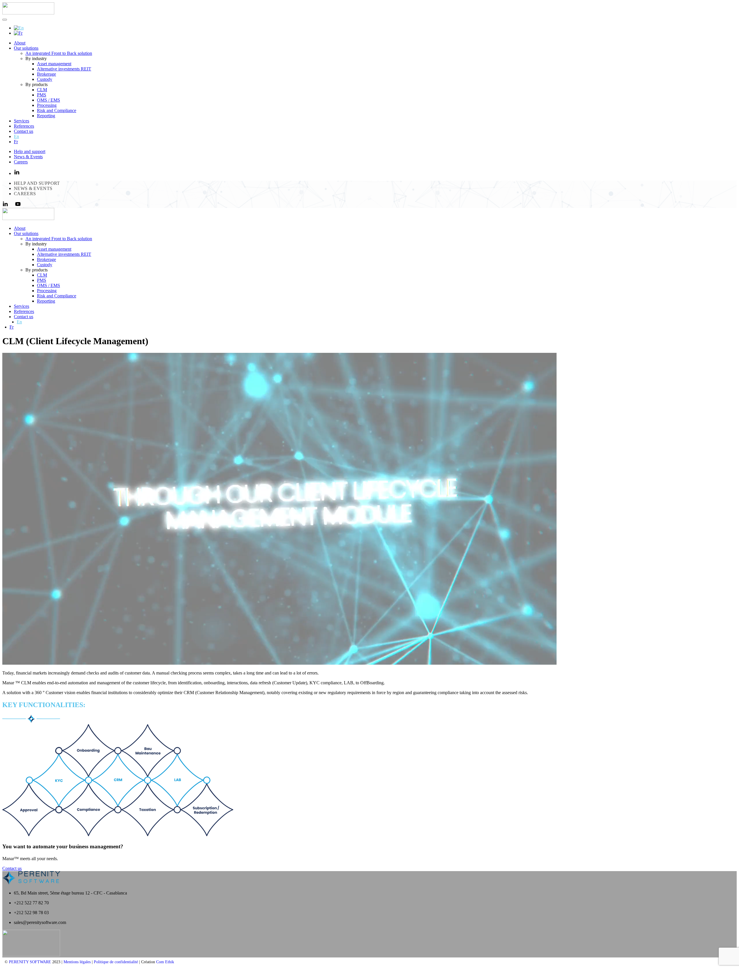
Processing (47, 105)
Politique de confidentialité (116, 962)
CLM (42, 89)
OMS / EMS (48, 100)
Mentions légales (77, 962)
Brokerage (46, 74)
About (19, 42)
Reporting (46, 115)
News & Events (28, 156)
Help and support (29, 151)
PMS (41, 94)
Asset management (54, 63)
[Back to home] (28, 12)
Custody (44, 79)
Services (21, 120)
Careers (21, 161)
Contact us (23, 131)
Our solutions (26, 48)
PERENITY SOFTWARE (30, 962)
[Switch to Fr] (18, 33)
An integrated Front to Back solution (58, 53)
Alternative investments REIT (64, 68)
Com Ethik (165, 962)
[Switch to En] (19, 27)
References (24, 126)
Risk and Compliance (56, 110)
